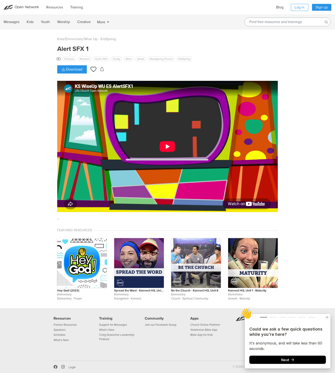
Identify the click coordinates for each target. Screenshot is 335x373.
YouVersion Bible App (203, 330)
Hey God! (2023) (68, 290)
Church (175, 298)
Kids (60, 39)
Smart (140, 58)
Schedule (59, 335)
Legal (72, 367)
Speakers (60, 330)
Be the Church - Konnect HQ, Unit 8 (194, 290)
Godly (116, 58)
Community (154, 318)
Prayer (78, 298)
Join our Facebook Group (160, 325)
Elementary (74, 39)
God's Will (101, 58)
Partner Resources (65, 325)
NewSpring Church (161, 58)
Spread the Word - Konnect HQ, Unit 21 (139, 290)
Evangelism (121, 298)
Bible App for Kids (201, 335)
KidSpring (184, 58)
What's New (61, 340)
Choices (69, 58)
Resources (62, 318)
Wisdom (85, 58)
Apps (194, 318)
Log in (299, 7)
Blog (279, 7)
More (101, 22)
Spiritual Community (195, 298)
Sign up (322, 7)
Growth (232, 298)
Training (105, 318)
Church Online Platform (205, 325)
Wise (129, 58)
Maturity (245, 298)
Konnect (136, 298)
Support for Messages (113, 325)
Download (73, 69)
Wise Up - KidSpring (100, 39)
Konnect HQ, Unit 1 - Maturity (247, 290)
